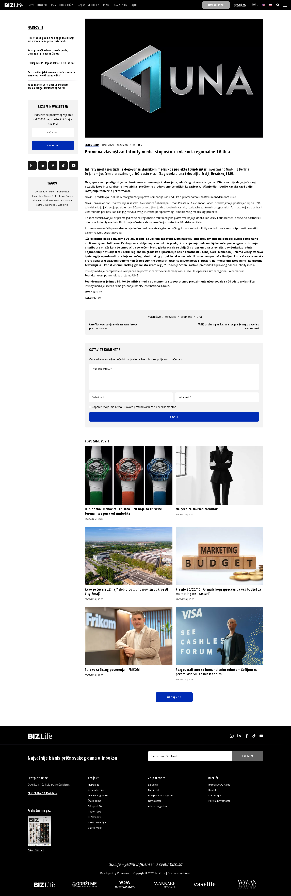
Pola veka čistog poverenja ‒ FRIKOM (112, 669)
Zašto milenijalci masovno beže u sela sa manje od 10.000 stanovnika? (51, 73)
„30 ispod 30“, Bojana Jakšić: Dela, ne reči (51, 63)
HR (55, 195)
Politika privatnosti (219, 800)
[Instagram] (32, 165)
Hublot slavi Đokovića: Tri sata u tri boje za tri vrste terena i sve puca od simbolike (123, 511)
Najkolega (93, 784)
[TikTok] (63, 165)
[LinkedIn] (42, 165)
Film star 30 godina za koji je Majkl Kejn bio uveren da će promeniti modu (51, 39)
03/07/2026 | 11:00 (94, 675)
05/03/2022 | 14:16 (126, 144)
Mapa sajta (214, 795)
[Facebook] (52, 165)
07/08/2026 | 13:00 (94, 599)
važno (39, 204)
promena (186, 317)
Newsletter (154, 800)
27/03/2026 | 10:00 (185, 514)
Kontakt (212, 790)
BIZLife (111, 144)
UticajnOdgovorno (98, 795)
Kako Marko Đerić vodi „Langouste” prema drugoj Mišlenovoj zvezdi (49, 86)
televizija (170, 317)
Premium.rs (124, 873)
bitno (52, 191)
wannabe (50, 204)
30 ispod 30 (41, 191)
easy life (36, 195)
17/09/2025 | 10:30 (185, 679)
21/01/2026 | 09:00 (94, 519)
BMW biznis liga (97, 822)
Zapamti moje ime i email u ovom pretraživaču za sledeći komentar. (134, 407)
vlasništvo (154, 317)
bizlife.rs (160, 873)
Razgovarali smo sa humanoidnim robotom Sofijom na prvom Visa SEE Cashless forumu (217, 671)
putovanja (66, 200)
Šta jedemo (94, 800)
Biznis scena (92, 144)
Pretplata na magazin (160, 795)
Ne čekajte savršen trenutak (197, 509)
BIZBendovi (94, 817)
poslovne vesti (51, 200)
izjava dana (65, 195)
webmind (63, 204)
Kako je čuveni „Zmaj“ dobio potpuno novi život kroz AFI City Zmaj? (127, 591)
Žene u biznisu (96, 790)
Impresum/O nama (219, 784)
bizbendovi (63, 191)
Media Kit (153, 790)
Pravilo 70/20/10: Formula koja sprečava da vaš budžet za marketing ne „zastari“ (219, 591)
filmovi (47, 195)
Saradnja (153, 784)
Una (199, 317)
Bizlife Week (95, 827)
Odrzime (36, 200)
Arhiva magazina (157, 806)
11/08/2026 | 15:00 (185, 599)
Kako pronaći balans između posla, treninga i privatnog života (48, 51)
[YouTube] (73, 165)
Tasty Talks (94, 811)
